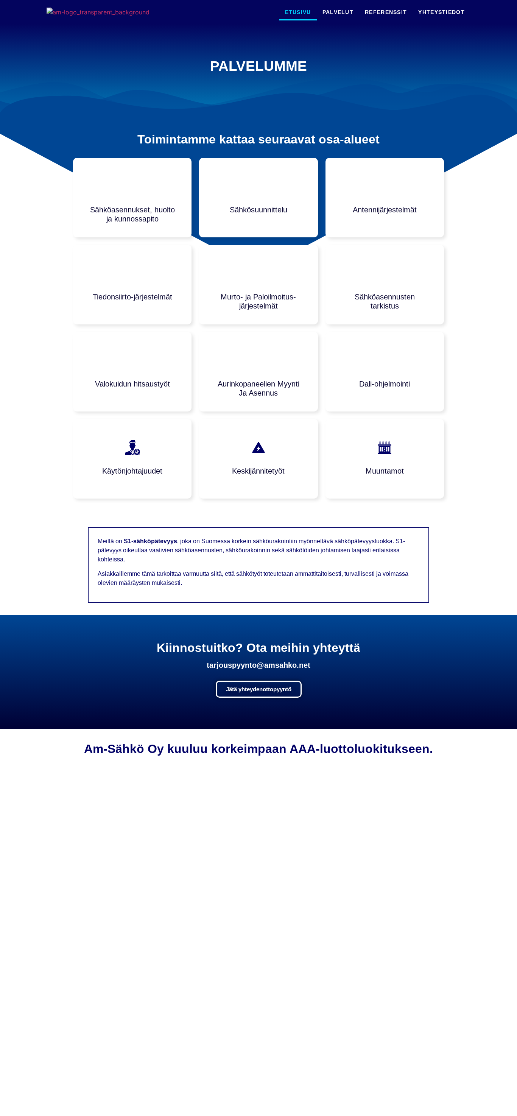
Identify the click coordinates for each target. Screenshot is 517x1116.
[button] (53, 796)
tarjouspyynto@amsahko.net (258, 665)
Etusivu (298, 12)
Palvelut (337, 12)
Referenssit (386, 12)
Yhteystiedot (441, 12)
